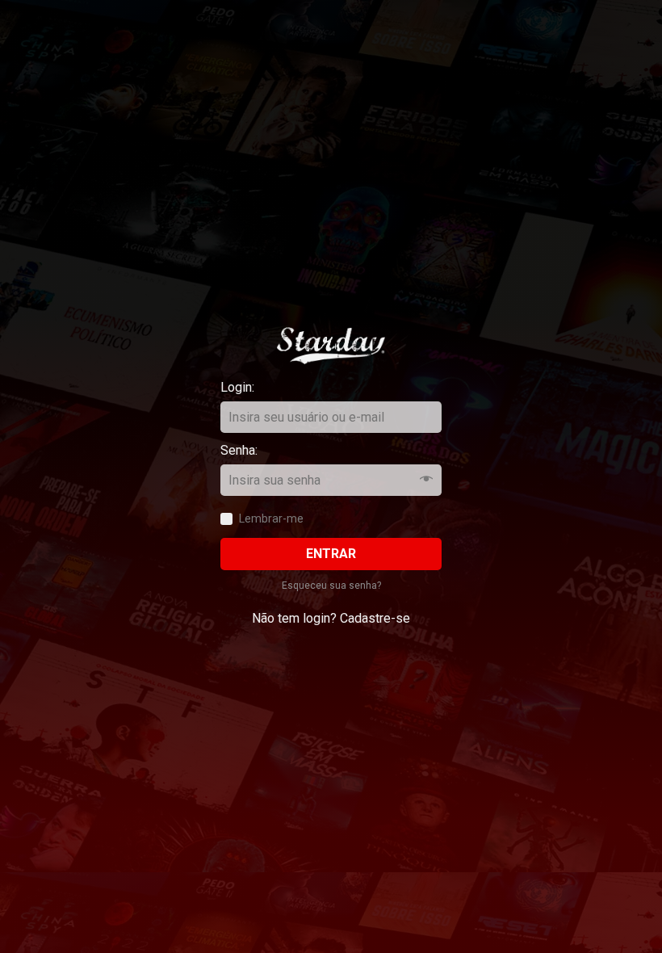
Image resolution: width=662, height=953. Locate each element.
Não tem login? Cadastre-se (331, 618)
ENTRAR (331, 553)
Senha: (251, 450)
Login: (251, 387)
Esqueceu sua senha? (331, 585)
